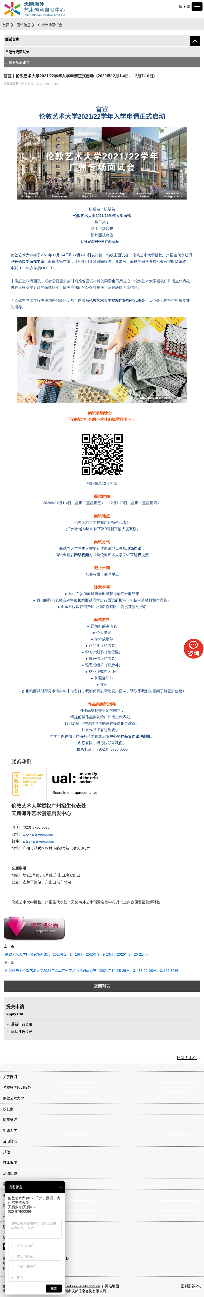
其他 (6, 1152)
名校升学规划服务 (17, 1088)
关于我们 (10, 1077)
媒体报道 (10, 1163)
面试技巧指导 (21, 1032)
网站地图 (112, 1286)
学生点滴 (10, 1195)
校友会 (8, 1109)
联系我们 (10, 1227)
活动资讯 (10, 1141)
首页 (5, 25)
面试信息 (24, 25)
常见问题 (10, 1205)
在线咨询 (10, 1216)
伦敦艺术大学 (13, 1098)
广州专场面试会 (17, 62)
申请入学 (10, 1130)
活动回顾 (10, 1173)
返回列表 (102, 986)
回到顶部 (184, 1057)
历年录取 (10, 1120)
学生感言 (10, 1184)
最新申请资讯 (21, 1024)
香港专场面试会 (17, 52)
